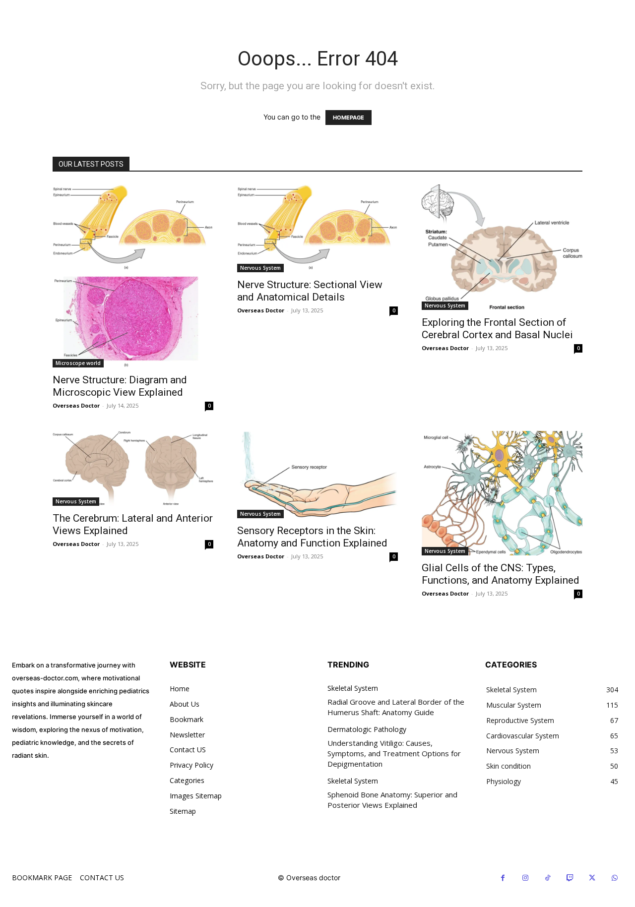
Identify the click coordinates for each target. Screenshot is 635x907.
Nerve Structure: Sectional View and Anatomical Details (309, 291)
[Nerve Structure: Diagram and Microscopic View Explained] (133, 276)
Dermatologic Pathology (366, 730)
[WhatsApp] (614, 878)
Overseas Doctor (76, 405)
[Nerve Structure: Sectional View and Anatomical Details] (317, 228)
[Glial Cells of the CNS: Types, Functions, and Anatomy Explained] (502, 493)
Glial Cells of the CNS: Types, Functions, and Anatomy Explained (500, 574)
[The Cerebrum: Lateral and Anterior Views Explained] (133, 468)
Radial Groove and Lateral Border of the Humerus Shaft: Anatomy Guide (395, 707)
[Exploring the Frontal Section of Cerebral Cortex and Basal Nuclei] (502, 247)
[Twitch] (569, 878)
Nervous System (260, 267)
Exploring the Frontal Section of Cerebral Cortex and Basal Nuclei (497, 328)
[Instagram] (525, 878)
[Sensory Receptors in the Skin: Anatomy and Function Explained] (317, 474)
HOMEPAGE (348, 117)
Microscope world (78, 363)
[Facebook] (502, 878)
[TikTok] (547, 878)
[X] (592, 878)
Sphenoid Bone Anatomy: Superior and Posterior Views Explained (392, 799)
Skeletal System (352, 688)
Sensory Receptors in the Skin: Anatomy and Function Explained (312, 537)
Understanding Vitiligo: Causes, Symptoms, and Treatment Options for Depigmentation (394, 753)
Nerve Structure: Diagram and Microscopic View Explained (120, 386)
